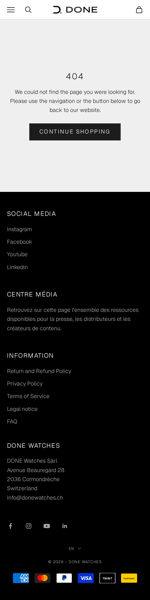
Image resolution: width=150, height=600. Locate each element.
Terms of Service (28, 396)
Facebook (19, 241)
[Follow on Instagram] (28, 525)
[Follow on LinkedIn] (64, 525)
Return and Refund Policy (39, 371)
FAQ (12, 421)
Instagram (19, 229)
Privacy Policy (25, 383)
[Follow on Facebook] (10, 525)
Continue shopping (75, 131)
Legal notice (22, 409)
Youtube (17, 254)
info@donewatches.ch (35, 497)
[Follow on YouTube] (46, 525)
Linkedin (17, 267)
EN (72, 548)
